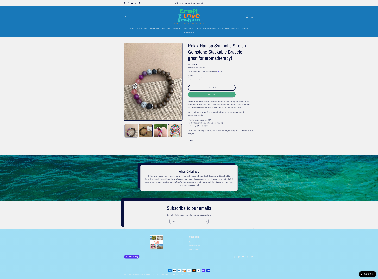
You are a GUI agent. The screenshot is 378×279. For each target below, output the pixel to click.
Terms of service (175, 274)
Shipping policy (185, 274)
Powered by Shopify (144, 274)
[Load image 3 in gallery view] (160, 130)
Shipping (190, 67)
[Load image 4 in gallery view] (175, 130)
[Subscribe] (206, 221)
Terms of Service (194, 246)
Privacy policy (165, 274)
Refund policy (193, 249)
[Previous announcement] (163, 3)
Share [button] (191, 140)
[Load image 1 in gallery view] (131, 130)
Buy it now (212, 94)
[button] (126, 16)
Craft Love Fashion (134, 274)
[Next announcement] (214, 3)
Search (191, 242)
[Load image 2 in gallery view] (146, 130)
